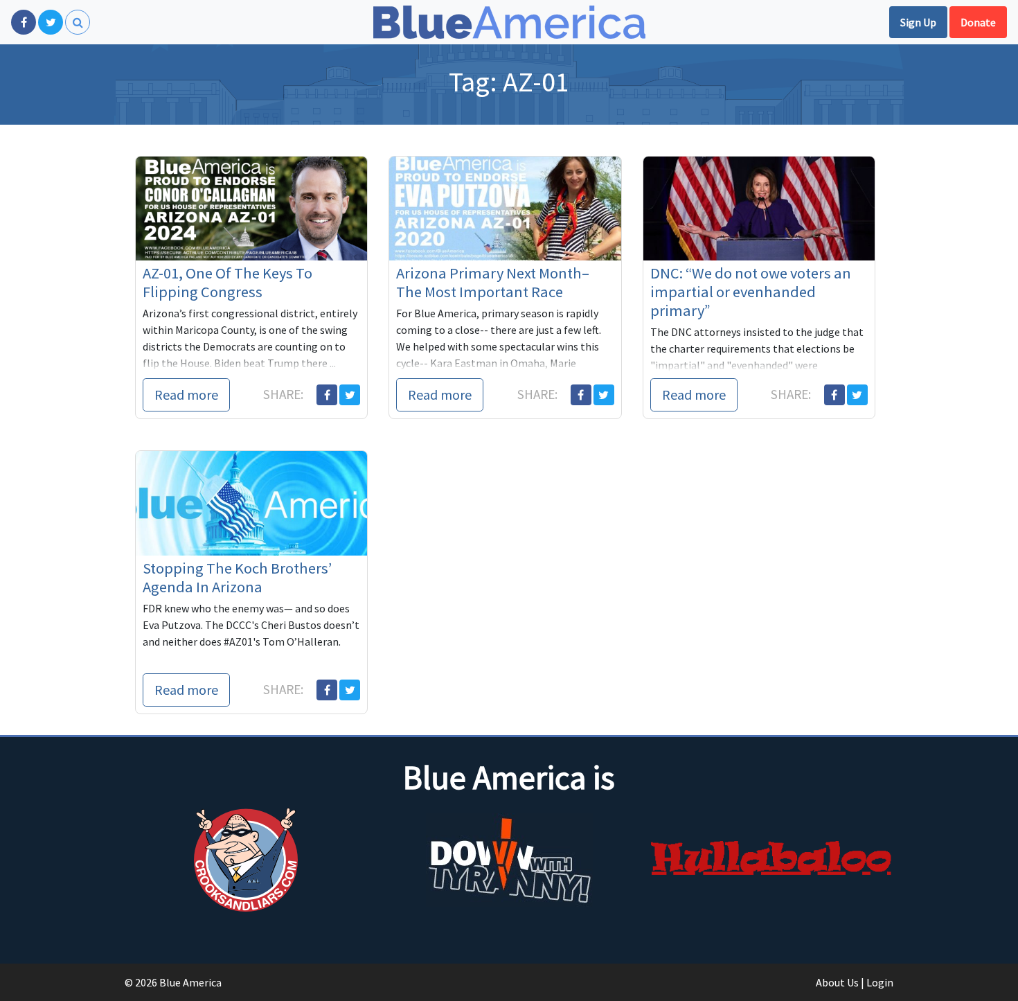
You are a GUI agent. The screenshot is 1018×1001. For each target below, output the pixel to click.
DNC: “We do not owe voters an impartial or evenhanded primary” (750, 291)
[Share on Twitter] (349, 394)
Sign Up (918, 22)
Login (879, 982)
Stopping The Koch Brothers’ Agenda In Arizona (237, 577)
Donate (978, 22)
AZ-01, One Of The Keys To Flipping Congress (227, 282)
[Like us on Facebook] (23, 22)
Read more (186, 394)
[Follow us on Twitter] (50, 22)
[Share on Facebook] (326, 394)
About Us (837, 982)
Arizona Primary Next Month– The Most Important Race (492, 282)
